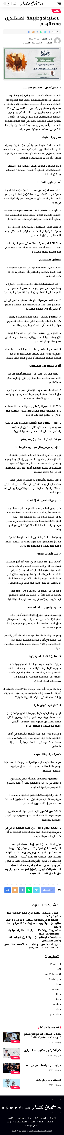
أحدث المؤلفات (55, 964)
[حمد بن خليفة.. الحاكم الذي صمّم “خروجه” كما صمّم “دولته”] (11, 1037)
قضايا (58, 994)
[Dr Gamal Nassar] (32, 3)
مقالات (56, 11)
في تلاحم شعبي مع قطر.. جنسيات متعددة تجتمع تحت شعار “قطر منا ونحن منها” (32, 946)
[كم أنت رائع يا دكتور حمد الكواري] (11, 1053)
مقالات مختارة (55, 1014)
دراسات (58, 984)
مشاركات (57, 1004)
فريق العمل (47, 38)
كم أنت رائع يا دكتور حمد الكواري (42, 1050)
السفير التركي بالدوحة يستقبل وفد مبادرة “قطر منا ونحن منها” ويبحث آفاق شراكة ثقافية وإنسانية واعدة (32, 923)
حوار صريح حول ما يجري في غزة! (43, 1065)
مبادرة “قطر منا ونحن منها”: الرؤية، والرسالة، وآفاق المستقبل (35, 939)
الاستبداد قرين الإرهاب (48, 1079)
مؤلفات (58, 999)
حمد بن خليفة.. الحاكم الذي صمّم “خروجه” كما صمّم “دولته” (34, 914)
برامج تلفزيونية (55, 979)
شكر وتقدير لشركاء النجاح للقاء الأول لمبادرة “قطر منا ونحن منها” (34, 932)
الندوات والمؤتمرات (53, 974)
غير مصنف (56, 989)
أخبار (59, 969)
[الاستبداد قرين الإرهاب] (11, 1083)
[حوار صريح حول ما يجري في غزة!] (11, 1068)
